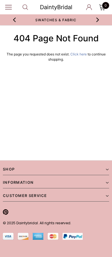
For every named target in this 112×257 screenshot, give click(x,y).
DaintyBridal (56, 7)
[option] (56, 19)
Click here (79, 54)
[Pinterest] (5, 212)
